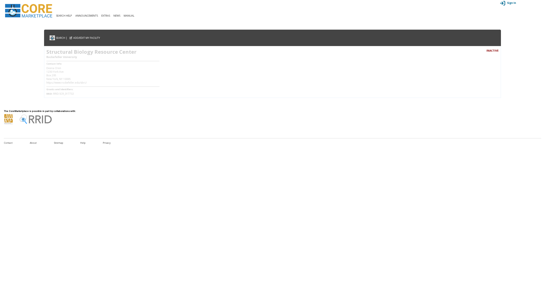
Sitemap (58, 142)
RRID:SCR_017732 (63, 94)
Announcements (86, 15)
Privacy (106, 142)
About (33, 142)
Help (83, 142)
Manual (129, 15)
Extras (105, 15)
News (116, 15)
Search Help (64, 15)
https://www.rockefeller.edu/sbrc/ (66, 82)
